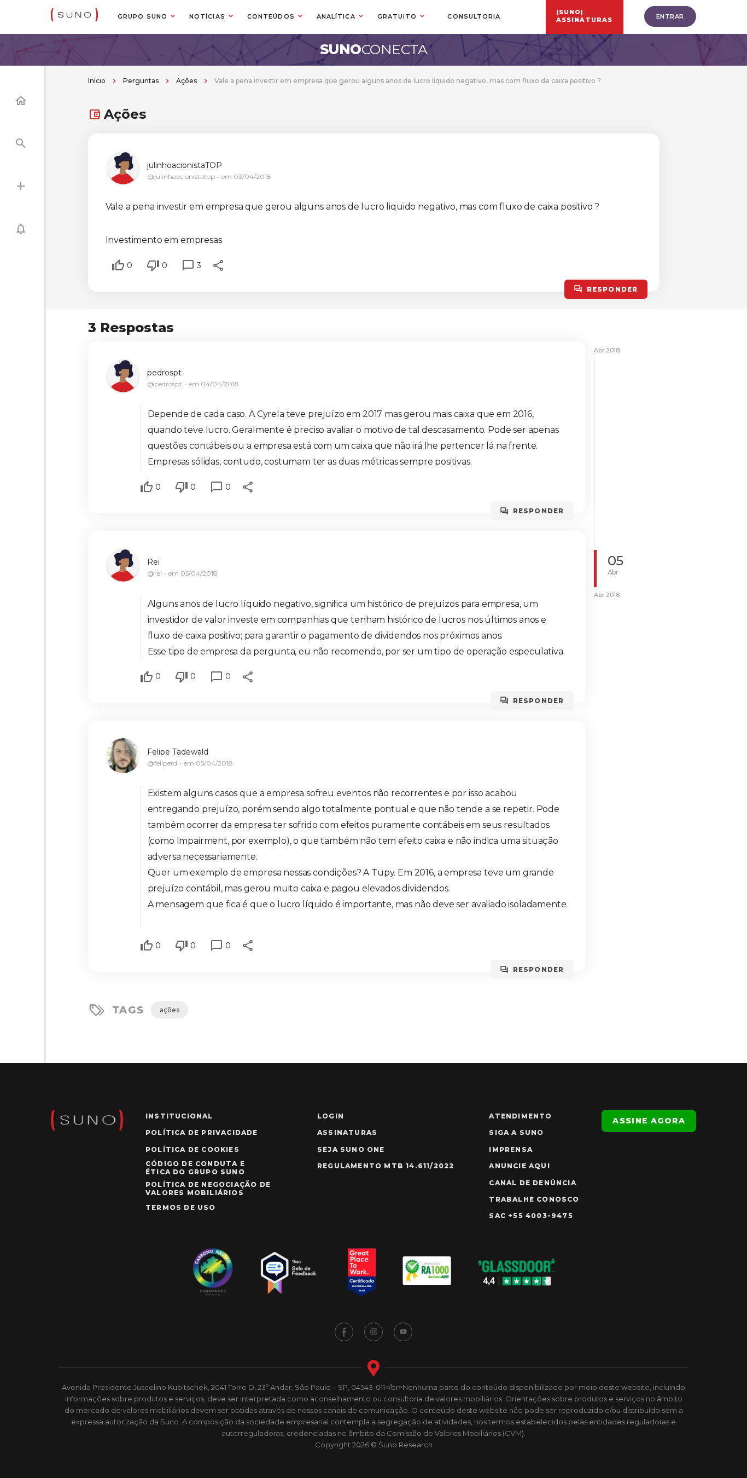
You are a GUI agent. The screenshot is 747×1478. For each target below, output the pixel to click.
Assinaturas (347, 1132)
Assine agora (648, 1121)
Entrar (670, 16)
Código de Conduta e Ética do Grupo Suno (195, 1168)
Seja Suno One (351, 1149)
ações (169, 1010)
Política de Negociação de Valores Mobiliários (208, 1188)
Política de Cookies (192, 1149)
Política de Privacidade (201, 1132)
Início (97, 81)
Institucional (179, 1116)
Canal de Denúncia (532, 1183)
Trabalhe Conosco (534, 1199)
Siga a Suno (516, 1132)
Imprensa (511, 1149)
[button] (118, 265)
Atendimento (520, 1116)
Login (330, 1116)
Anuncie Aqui (519, 1166)
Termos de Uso (180, 1207)
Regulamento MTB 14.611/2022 (385, 1166)
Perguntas (141, 81)
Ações (186, 81)
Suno (374, 49)
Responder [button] (612, 289)
